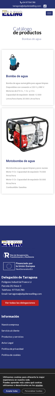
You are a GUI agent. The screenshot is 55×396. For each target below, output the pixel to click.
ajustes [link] (39, 385)
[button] (20, 303)
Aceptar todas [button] (12, 391)
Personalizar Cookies (33, 391)
